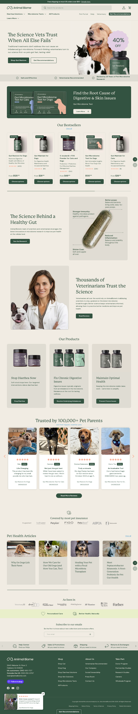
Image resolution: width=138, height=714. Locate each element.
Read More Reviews (69, 495)
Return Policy (86, 706)
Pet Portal (83, 14)
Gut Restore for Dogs (18, 156)
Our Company (90, 668)
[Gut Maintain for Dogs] (43, 143)
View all (69, 128)
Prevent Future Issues (107, 401)
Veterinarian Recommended (96, 664)
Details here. (86, 2)
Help (92, 14)
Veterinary (101, 14)
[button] (129, 7)
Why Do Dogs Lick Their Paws (20, 564)
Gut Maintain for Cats (118, 157)
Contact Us (89, 681)
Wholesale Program (123, 681)
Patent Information (125, 706)
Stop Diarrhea (19, 401)
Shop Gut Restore (18, 60)
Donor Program (122, 664)
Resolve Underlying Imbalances (69, 401)
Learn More (12, 18)
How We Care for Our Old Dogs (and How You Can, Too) (52, 565)
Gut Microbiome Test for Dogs (92, 157)
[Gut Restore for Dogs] (18, 143)
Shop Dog (62, 668)
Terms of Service (98, 706)
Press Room (90, 677)
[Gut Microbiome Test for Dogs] (94, 143)
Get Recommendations (44, 60)
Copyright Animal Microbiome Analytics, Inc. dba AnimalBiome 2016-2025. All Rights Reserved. (101, 701)
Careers (119, 677)
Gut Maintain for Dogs (41, 157)
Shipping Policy (73, 706)
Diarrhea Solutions (15, 14)
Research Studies (122, 672)
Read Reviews (84, 316)
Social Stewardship (92, 672)
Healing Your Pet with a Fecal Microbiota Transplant (83, 567)
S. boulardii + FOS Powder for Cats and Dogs (69, 158)
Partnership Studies (123, 668)
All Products (54, 14)
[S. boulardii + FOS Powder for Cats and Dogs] (69, 143)
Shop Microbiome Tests (67, 681)
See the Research (20, 241)
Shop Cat (61, 664)
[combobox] (76, 7)
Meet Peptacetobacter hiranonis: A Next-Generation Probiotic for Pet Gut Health (116, 570)
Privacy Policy (111, 706)
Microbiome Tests (36, 14)
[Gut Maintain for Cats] (120, 143)
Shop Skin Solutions (65, 677)
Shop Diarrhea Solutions (67, 672)
